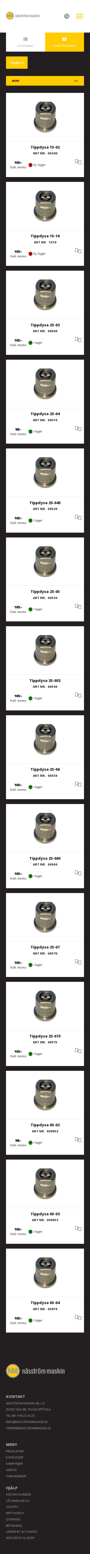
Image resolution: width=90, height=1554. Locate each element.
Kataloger (14, 1457)
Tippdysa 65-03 (45, 1214)
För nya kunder (18, 1494)
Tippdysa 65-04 (45, 1302)
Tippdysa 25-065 (45, 858)
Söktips (12, 1507)
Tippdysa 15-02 (45, 147)
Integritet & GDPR (20, 1538)
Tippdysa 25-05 (45, 591)
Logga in (17, 62)
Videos (11, 1470)
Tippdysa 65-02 (45, 1125)
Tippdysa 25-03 (45, 325)
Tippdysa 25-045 (45, 502)
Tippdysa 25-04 (45, 413)
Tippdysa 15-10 (45, 236)
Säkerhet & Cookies (21, 1531)
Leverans (13, 1519)
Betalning (14, 1525)
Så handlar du (18, 1501)
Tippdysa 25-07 (45, 947)
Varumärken (16, 1476)
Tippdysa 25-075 (45, 1036)
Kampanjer (14, 1463)
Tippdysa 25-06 (45, 769)
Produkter (15, 1451)
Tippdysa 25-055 (45, 680)
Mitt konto (15, 1513)
